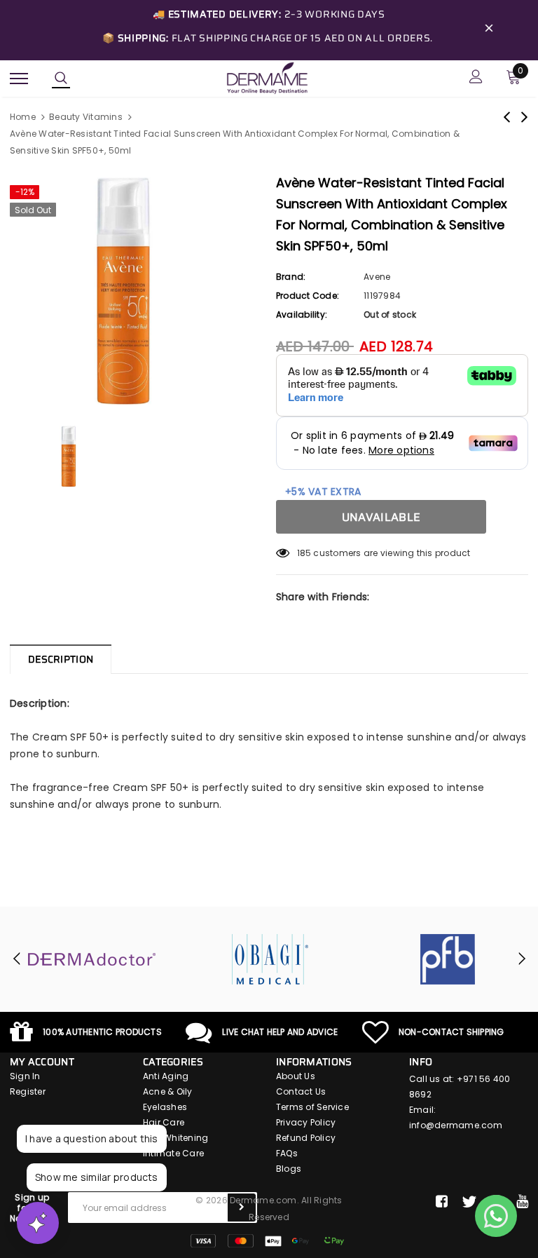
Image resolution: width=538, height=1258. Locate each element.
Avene (377, 277)
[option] (136, 291)
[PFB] (448, 959)
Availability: (301, 314)
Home (23, 117)
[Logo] (267, 77)
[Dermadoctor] (92, 959)
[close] (489, 30)
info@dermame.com (455, 1125)
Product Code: (307, 296)
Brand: (290, 277)
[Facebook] (442, 1202)
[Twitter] (469, 1202)
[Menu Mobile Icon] (19, 78)
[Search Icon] (61, 78)
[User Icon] (476, 78)
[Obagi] (270, 959)
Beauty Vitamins (86, 117)
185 (304, 553)
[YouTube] (522, 1202)
